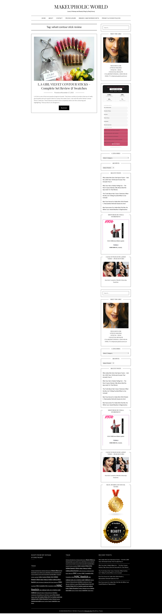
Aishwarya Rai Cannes (46, 570)
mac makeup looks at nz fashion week (49, 590)
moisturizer (34, 595)
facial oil (59, 574)
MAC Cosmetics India (50, 586)
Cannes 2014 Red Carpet (56, 572)
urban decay (90, 590)
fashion (32, 577)
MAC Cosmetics (40, 586)
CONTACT (59, 18)
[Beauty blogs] (116, 501)
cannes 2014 (39, 572)
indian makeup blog (54, 579)
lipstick (33, 582)
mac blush (33, 586)
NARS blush (46, 594)
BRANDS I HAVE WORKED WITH (89, 18)
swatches (54, 601)
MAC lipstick (81, 576)
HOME (44, 18)
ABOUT (51, 18)
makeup (33, 593)
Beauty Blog (54, 570)
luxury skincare (54, 582)
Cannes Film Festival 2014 (43, 574)
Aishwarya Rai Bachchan (36, 570)
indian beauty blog (72, 568)
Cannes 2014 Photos (46, 572)
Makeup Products (41, 592)
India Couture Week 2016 (46, 577)
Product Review (52, 599)
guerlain (36, 577)
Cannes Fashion (34, 574)
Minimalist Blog (88, 611)
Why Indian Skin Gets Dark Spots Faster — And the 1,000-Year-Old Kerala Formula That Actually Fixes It (116, 179)
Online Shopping (43, 599)
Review (58, 599)
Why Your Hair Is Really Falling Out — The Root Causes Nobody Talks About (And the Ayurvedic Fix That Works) (114, 187)
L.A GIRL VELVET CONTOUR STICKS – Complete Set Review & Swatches (64, 86)
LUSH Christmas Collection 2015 (43, 582)
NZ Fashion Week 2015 (44, 597)
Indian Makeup (44, 579)
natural (51, 595)
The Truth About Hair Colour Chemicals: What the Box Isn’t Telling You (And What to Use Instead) (115, 195)
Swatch (50, 601)
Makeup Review (48, 592)
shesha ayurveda (36, 601)
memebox (54, 592)
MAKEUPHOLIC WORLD (81, 6)
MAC (60, 582)
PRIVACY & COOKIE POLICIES (111, 18)
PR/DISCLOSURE (70, 18)
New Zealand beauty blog (85, 584)
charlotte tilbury (53, 574)
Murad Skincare (40, 595)
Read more (64, 108)
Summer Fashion (44, 601)
